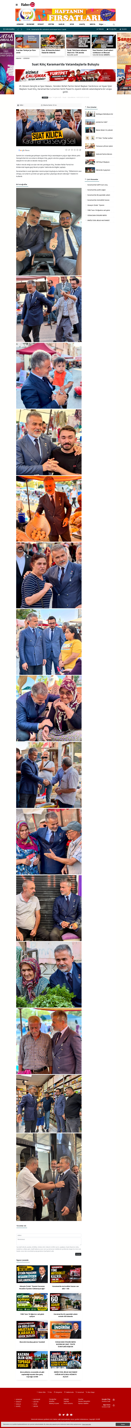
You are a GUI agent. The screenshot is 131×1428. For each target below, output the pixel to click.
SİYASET (41, 24)
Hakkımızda (70, 1392)
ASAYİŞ (82, 24)
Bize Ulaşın (91, 1392)
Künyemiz (58, 1392)
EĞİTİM (51, 24)
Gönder (78, 1254)
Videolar (101, 29)
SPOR (72, 24)
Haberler (18, 58)
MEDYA (92, 24)
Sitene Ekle (42, 1392)
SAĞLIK (61, 24)
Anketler (51, 1401)
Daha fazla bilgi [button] (86, 1424)
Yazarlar (124, 29)
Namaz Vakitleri (83, 1403)
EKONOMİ (30, 24)
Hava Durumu (68, 1403)
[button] (19, 30)
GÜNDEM (20, 24)
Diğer (101, 24)
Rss (50, 1392)
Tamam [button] (123, 1424)
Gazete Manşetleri (84, 1401)
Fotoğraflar (112, 29)
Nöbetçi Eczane (54, 1403)
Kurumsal (80, 1392)
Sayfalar (66, 1401)
